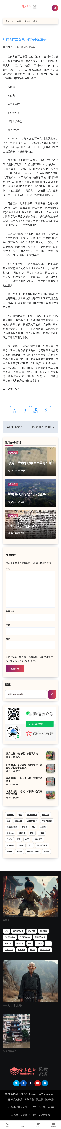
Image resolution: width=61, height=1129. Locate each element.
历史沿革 (45, 815)
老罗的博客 (48, 1107)
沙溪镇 (41, 833)
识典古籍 (36, 1107)
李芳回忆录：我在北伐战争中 (28, 494)
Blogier (32, 1094)
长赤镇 (19, 852)
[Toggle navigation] (5, 8)
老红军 (21, 845)
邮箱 (8, 625)
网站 (8, 639)
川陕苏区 (18, 821)
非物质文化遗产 (33, 852)
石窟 (18, 839)
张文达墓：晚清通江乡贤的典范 (22, 753)
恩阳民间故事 (12, 827)
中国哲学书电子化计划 (18, 1107)
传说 (20, 815)
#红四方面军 (29, 47)
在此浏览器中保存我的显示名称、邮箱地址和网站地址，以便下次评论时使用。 (29, 659)
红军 (27, 839)
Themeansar (47, 1094)
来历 (33, 827)
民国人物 (10, 833)
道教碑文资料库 (15, 1099)
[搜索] (52, 694)
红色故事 (10, 845)
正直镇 (43, 827)
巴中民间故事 (32, 821)
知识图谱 (29, 1099)
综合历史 (13, 452)
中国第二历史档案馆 (39, 1115)
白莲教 (9, 839)
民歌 (32, 833)
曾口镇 (24, 827)
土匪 (8, 821)
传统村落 (10, 815)
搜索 (8, 684)
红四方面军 (38, 839)
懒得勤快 (49, 1099)
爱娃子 (39, 1099)
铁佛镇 (9, 852)
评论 (8, 568)
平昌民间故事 (47, 821)
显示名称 (10, 611)
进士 (30, 845)
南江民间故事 (32, 815)
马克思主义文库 (19, 1115)
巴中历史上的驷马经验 (23, 526)
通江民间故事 (42, 845)
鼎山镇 (46, 852)
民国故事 (22, 833)
